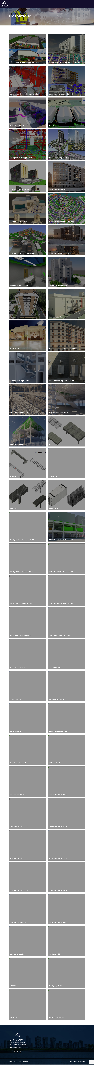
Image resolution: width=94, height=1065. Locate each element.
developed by (76, 1061)
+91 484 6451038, (13, 1045)
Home (37, 4)
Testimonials (65, 4)
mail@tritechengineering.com (17, 1047)
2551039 (20, 1045)
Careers (82, 4)
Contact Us (89, 4)
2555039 (24, 1045)
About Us (43, 4)
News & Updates (73, 4)
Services (50, 4)
